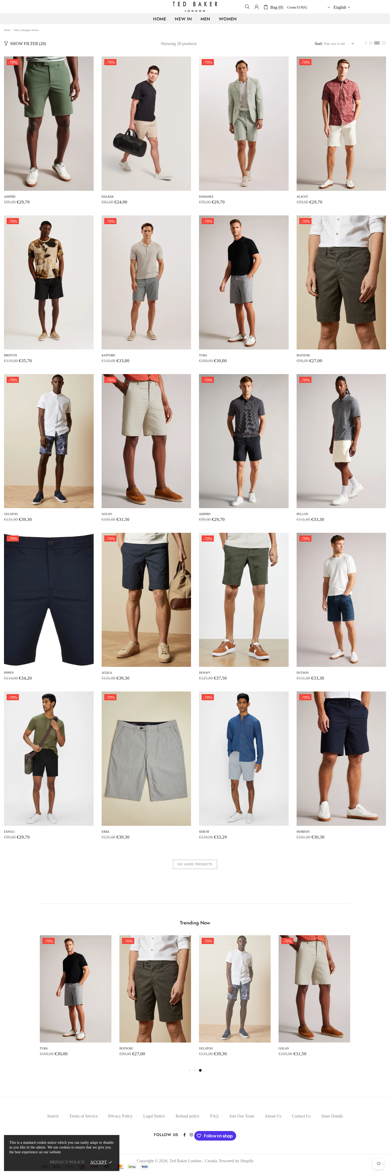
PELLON (302, 514)
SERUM (204, 831)
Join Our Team (241, 1116)
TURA (203, 355)
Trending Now (195, 923)
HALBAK (108, 196)
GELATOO (11, 514)
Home (7, 30)
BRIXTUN (10, 355)
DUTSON (303, 672)
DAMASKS (206, 196)
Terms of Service (83, 1116)
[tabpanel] (235, 1001)
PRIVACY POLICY (67, 1162)
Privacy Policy (120, 1116)
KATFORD (108, 355)
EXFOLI (9, 831)
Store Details (332, 1116)
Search (53, 1116)
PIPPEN (9, 672)
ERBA (105, 831)
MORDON (303, 831)
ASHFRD (9, 196)
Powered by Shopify (236, 1161)
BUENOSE (303, 355)
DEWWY (204, 672)
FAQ (214, 1116)
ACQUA (107, 672)
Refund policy (188, 1116)
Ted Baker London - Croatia (195, 7)
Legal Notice (154, 1116)
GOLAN (107, 514)
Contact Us (301, 1116)
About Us (273, 1116)
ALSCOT (302, 196)
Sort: (319, 43)
